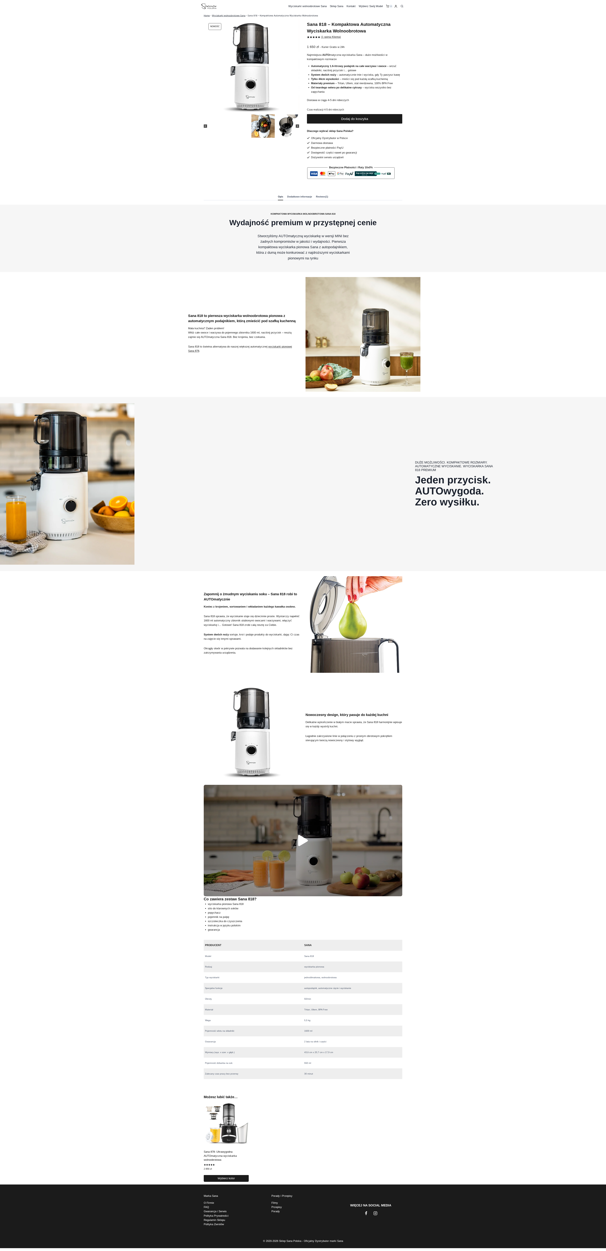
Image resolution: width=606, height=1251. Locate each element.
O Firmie (209, 1202)
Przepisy (276, 1207)
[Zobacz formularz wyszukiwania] (402, 6)
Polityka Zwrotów (214, 1224)
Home (207, 15)
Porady (275, 1211)
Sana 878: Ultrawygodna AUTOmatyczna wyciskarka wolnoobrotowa (220, 1155)
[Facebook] (366, 1213)
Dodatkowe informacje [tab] (299, 196)
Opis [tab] (280, 196)
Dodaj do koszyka (354, 119)
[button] (263, 126)
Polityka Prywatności (216, 1215)
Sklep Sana (336, 6)
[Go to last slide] (205, 126)
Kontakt (351, 6)
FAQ (206, 1207)
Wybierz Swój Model (371, 6)
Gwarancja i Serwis (215, 1211)
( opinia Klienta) (331, 36)
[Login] (395, 6)
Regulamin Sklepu (214, 1220)
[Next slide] (297, 126)
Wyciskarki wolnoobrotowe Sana (307, 6)
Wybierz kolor (226, 1178)
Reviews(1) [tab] (322, 196)
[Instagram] (375, 1213)
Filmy (274, 1202)
